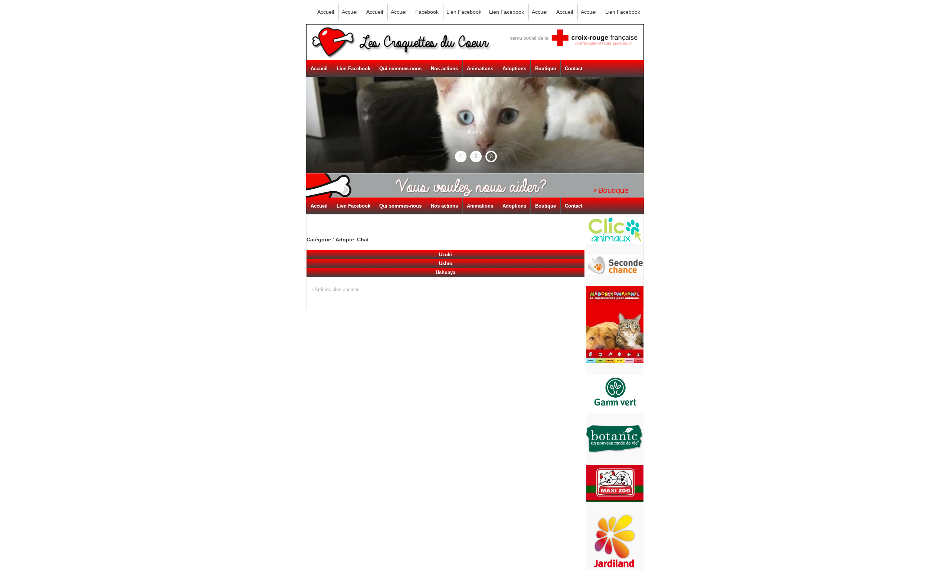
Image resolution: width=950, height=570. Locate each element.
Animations (480, 68)
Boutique (545, 68)
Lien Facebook (463, 12)
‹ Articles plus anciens (336, 289)
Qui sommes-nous (400, 68)
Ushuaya (445, 272)
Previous (328, 115)
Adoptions (514, 68)
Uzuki (445, 254)
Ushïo (445, 263)
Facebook (427, 12)
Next (624, 125)
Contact (573, 68)
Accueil (325, 12)
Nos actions (444, 68)
